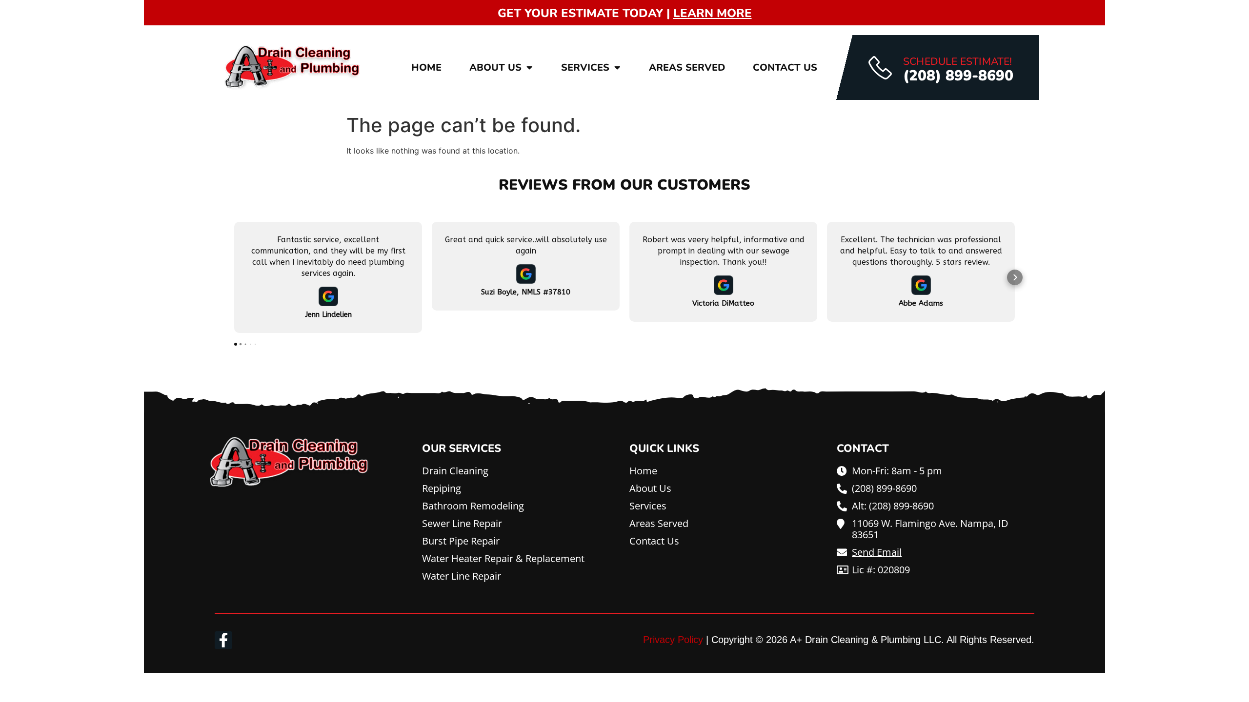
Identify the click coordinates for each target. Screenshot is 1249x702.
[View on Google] (328, 296)
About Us (495, 67)
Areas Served (687, 67)
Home (426, 67)
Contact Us (785, 67)
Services (585, 67)
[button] (234, 277)
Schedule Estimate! (957, 61)
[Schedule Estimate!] (880, 67)
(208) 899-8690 (958, 76)
